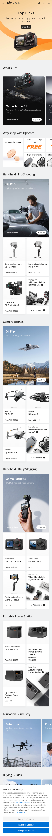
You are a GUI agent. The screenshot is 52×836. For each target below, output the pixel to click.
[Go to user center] (48, 2)
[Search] (39, 2)
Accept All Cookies (26, 830)
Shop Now (26, 27)
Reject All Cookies (25, 824)
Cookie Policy (20, 812)
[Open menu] (3, 2)
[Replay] (43, 184)
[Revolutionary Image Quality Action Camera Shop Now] (26, 59)
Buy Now (36, 119)
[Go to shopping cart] (43, 2)
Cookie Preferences (22, 802)
